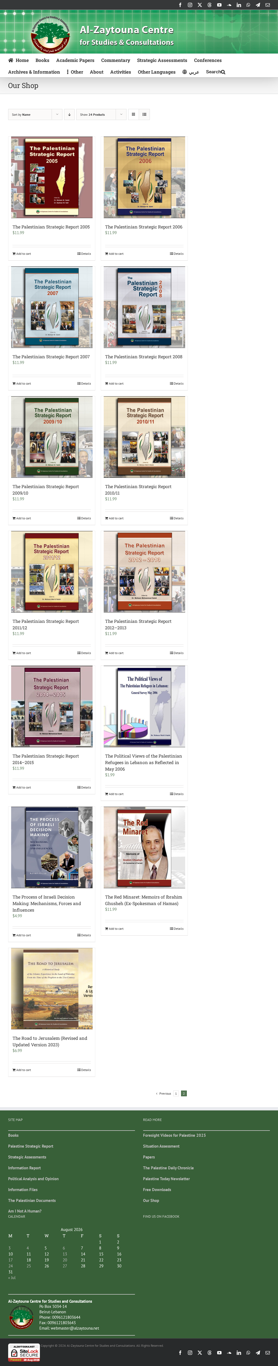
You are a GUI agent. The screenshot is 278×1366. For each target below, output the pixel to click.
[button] (215, 71)
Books (13, 1135)
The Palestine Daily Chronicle (168, 1167)
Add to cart (23, 254)
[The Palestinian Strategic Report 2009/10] (51, 437)
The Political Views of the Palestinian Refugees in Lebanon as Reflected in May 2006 (143, 762)
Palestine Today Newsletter (166, 1178)
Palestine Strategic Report (30, 1146)
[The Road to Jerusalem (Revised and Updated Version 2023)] (51, 988)
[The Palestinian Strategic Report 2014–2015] (51, 706)
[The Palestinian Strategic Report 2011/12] (51, 572)
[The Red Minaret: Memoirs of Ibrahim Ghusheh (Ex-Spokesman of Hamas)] (144, 847)
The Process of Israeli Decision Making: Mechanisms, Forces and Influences (46, 903)
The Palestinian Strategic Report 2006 (143, 227)
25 (29, 1265)
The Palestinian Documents (32, 1200)
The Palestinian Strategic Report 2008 (143, 356)
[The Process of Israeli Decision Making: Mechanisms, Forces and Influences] (51, 847)
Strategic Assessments (27, 1157)
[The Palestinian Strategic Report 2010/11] (144, 437)
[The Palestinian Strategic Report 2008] (144, 307)
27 (65, 1265)
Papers (149, 1157)
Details (86, 254)
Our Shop (151, 1200)
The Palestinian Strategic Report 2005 (51, 227)
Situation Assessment (161, 1146)
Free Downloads (157, 1189)
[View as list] (144, 114)
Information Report (24, 1167)
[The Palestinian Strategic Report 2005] (51, 177)
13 (65, 1254)
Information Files (22, 1189)
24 (10, 1265)
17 (10, 1260)
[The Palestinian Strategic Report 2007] (51, 307)
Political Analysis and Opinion (33, 1178)
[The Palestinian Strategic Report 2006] (144, 177)
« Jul (11, 1277)
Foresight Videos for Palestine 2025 (174, 1135)
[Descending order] (69, 114)
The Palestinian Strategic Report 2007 (51, 356)
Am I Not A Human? (25, 1211)
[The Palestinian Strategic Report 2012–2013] (144, 572)
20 (65, 1260)
